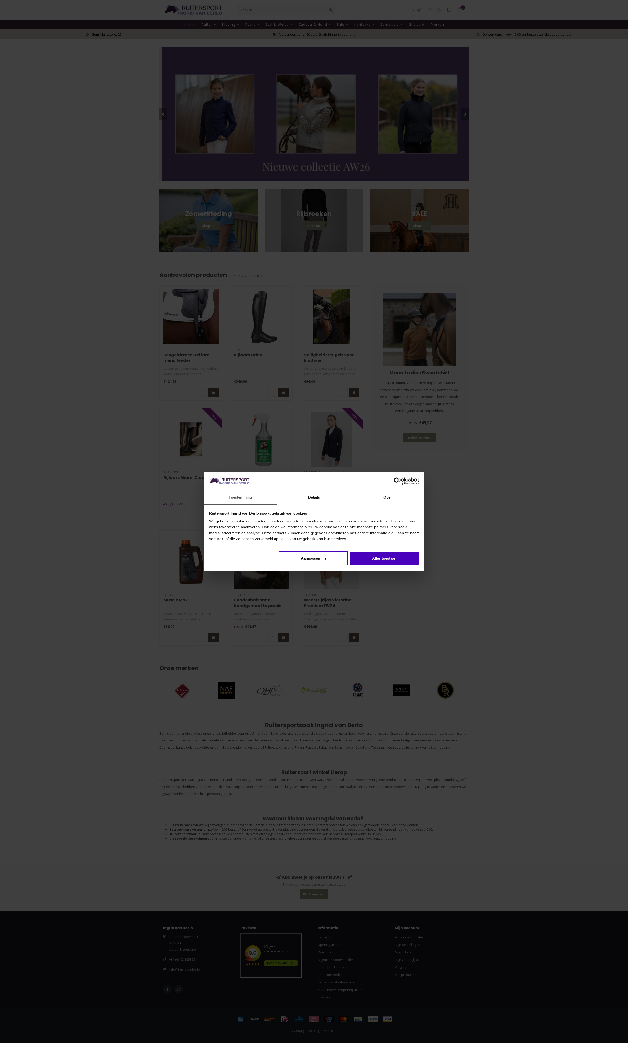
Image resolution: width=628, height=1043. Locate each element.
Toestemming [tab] (240, 497)
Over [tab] (387, 497)
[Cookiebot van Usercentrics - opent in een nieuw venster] (397, 481)
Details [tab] (314, 497)
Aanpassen (310, 558)
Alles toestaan (384, 558)
